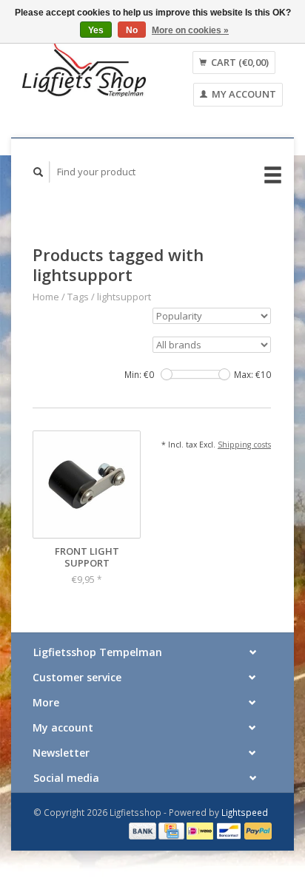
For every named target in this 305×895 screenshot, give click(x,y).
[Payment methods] (143, 830)
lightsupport (124, 296)
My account (243, 94)
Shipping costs (244, 444)
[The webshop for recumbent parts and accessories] (84, 69)
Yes (96, 30)
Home (46, 296)
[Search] (38, 172)
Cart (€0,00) (239, 62)
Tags (78, 296)
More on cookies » (190, 30)
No (132, 30)
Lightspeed (244, 812)
